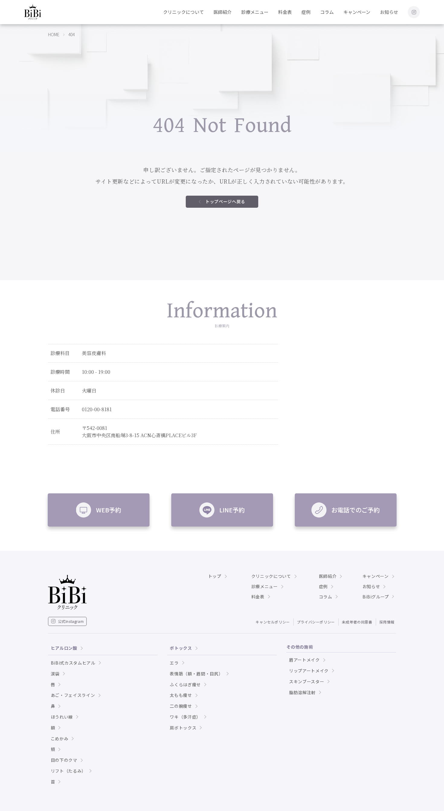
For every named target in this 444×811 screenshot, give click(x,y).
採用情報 (386, 621)
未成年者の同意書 (357, 621)
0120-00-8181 (97, 409)
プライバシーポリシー (316, 621)
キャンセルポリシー (273, 621)
